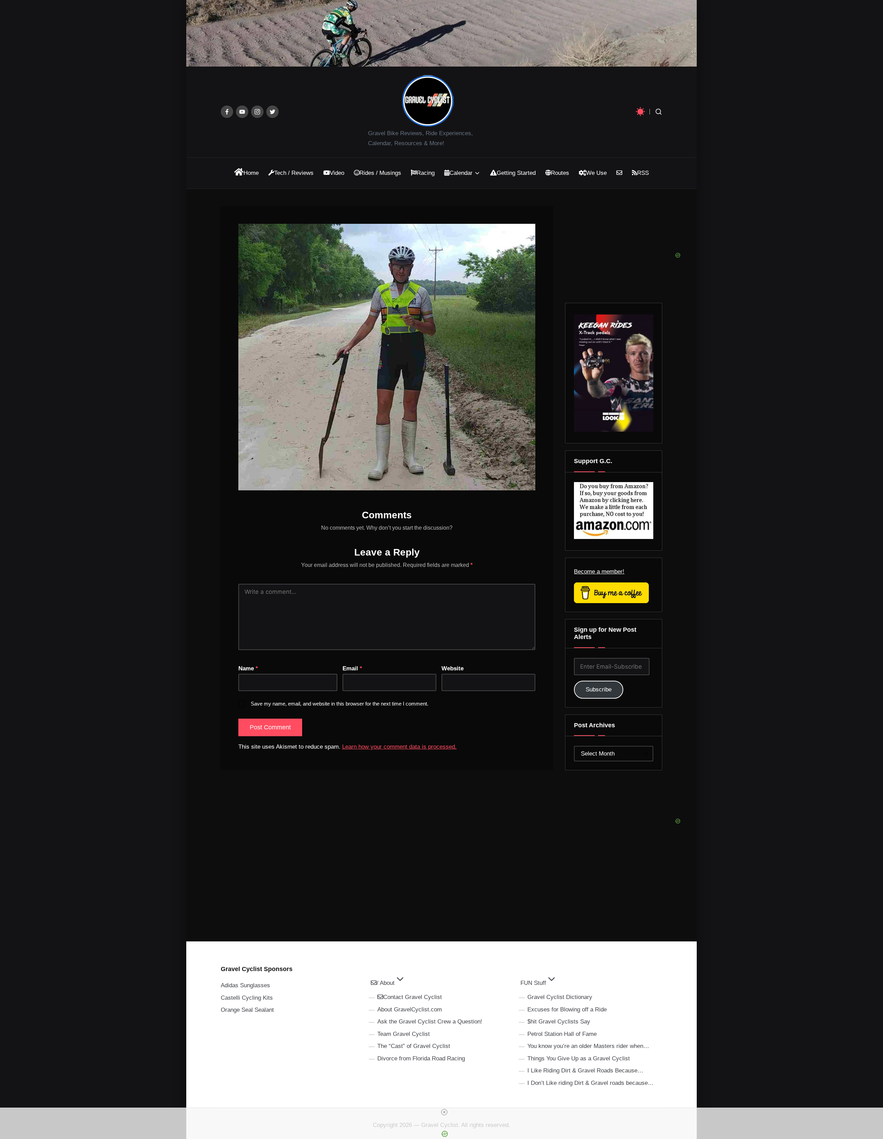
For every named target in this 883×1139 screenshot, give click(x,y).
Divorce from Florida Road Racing (421, 1058)
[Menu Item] (227, 112)
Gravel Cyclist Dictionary (559, 997)
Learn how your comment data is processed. (399, 746)
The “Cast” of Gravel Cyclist (413, 1046)
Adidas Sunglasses (245, 985)
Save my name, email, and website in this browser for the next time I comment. (339, 704)
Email (352, 668)
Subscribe (599, 689)
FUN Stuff (533, 983)
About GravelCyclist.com (409, 1009)
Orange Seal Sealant (247, 1010)
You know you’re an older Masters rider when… (588, 1046)
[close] (444, 1112)
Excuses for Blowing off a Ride (567, 1009)
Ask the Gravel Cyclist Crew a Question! (429, 1021)
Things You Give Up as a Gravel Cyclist (578, 1058)
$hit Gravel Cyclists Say (558, 1021)
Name (248, 668)
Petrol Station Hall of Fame (562, 1034)
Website (453, 668)
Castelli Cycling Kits (247, 998)
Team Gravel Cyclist (403, 1034)
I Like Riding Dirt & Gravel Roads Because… (585, 1070)
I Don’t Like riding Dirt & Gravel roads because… (590, 1083)
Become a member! (599, 571)
